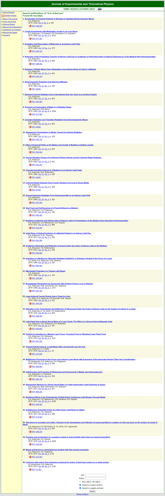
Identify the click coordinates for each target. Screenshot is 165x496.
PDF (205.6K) (36, 152)
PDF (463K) (36, 127)
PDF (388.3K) (36, 316)
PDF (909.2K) (36, 392)
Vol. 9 (40, 23)
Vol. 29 (41, 263)
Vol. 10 (41, 35)
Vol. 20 (41, 199)
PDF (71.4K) (36, 470)
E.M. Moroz (45, 109)
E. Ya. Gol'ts (45, 311)
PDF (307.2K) (36, 341)
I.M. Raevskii (55, 298)
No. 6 (47, 111)
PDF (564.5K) (36, 266)
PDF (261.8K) (36, 240)
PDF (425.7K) (36, 140)
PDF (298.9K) (36, 64)
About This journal (10, 19)
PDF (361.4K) (36, 215)
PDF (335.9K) (36, 278)
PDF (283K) (36, 89)
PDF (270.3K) (36, 203)
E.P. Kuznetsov (58, 33)
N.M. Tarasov (66, 298)
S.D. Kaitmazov (47, 324)
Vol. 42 (41, 441)
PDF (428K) (36, 177)
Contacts (6, 35)
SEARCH (74, 9)
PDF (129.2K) (36, 444)
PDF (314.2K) (36, 228)
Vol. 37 (41, 429)
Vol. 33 (41, 212)
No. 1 (47, 48)
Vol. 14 (41, 136)
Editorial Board (9, 24)
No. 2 (46, 23)
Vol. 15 (41, 124)
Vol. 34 (41, 250)
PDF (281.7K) (36, 379)
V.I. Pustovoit (46, 374)
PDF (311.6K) (36, 165)
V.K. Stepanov (60, 286)
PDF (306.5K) (36, 404)
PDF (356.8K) (36, 367)
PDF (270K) (36, 190)
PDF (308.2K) (36, 26)
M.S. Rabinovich (47, 172)
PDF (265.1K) (36, 51)
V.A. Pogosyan (47, 210)
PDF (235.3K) (36, 102)
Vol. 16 (41, 111)
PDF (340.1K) (36, 76)
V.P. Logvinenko (70, 427)
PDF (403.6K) (36, 329)
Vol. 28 (41, 275)
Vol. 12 (41, 86)
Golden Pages (10, 16)
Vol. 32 (41, 389)
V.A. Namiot (45, 439)
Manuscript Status (10, 32)
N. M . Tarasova (47, 235)
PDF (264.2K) (36, 304)
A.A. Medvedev (60, 324)
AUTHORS (84, 9)
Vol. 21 (41, 174)
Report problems (82, 494)
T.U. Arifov (32, 261)
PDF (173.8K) (36, 417)
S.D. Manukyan (47, 336)
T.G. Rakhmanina (48, 248)
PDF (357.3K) (36, 291)
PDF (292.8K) (36, 253)
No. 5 (47, 35)
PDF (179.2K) (36, 354)
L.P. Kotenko (46, 33)
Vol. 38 (41, 454)
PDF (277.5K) (36, 39)
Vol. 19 (41, 48)
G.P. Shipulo (60, 223)
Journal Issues (8, 12)
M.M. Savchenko (47, 286)
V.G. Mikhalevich (47, 223)
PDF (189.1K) (36, 432)
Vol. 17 (41, 99)
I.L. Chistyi (45, 349)
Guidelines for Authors (12, 30)
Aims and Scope (9, 22)
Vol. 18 (41, 61)
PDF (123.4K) (36, 457)
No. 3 (47, 187)
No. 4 (47, 99)
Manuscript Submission (12, 27)
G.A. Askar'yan (34, 21)
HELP (92, 9)
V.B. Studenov (60, 399)
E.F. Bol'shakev (47, 427)
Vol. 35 (41, 313)
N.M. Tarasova (55, 261)
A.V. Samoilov (70, 33)
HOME (66, 9)
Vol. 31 (41, 351)
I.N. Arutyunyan (34, 361)
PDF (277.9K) (36, 114)
